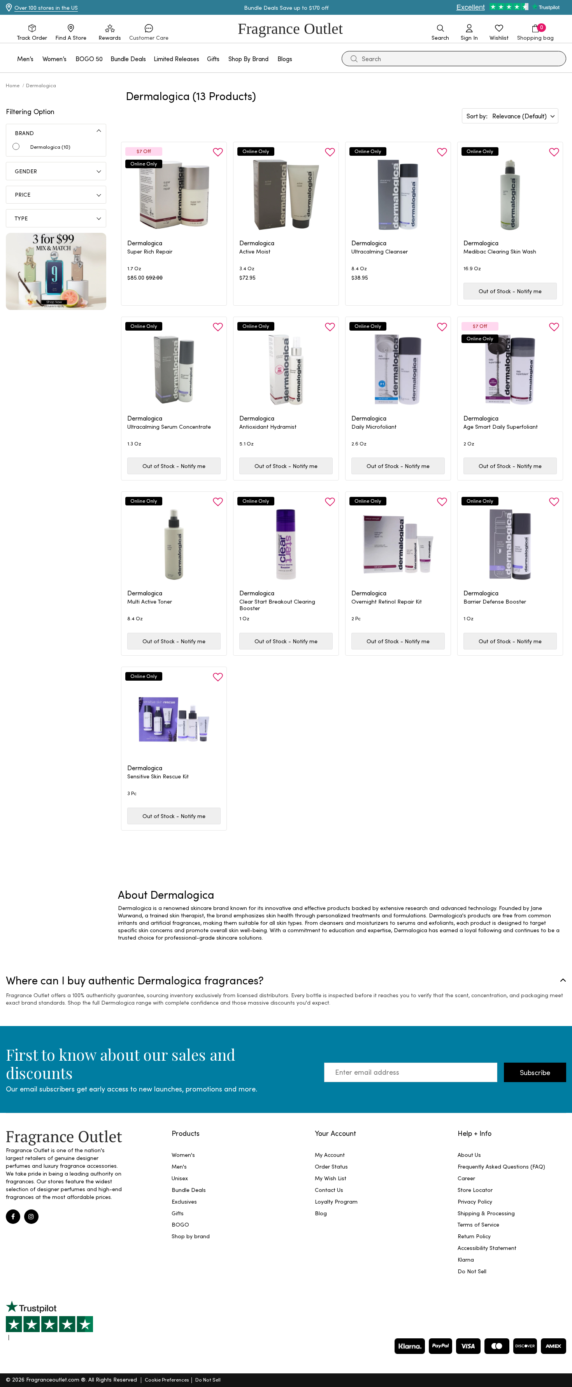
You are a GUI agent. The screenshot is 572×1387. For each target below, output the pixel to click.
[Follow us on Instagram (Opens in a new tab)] (31, 1216)
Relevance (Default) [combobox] (519, 116)
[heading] (174, 255)
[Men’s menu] (38, 59)
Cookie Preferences (167, 1379)
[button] (148, 32)
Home (13, 85)
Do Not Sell (208, 1379)
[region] (342, 922)
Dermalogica (41, 85)
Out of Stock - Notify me (510, 291)
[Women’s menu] (71, 59)
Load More (353, 858)
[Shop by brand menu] (273, 59)
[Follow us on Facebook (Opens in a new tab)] (13, 1216)
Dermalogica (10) (50, 146)
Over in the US (46, 7)
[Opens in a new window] (49, 1320)
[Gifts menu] (224, 59)
